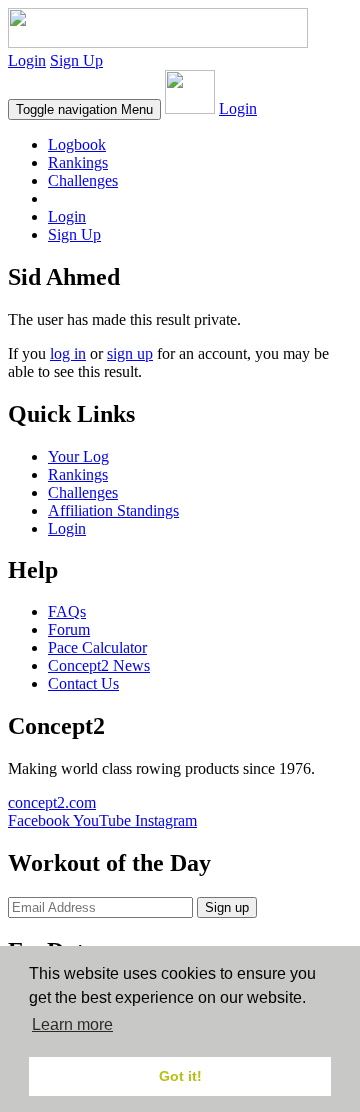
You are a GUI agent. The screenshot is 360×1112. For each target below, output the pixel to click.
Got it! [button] (180, 1076)
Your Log (78, 456)
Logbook (77, 144)
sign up (130, 353)
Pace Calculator (97, 647)
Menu (84, 109)
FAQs (67, 611)
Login (27, 60)
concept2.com (52, 802)
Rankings (78, 162)
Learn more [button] (72, 1024)
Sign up (227, 907)
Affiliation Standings (113, 510)
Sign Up (76, 60)
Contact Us (83, 683)
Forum (69, 629)
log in (68, 353)
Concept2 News (99, 665)
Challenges (83, 180)
